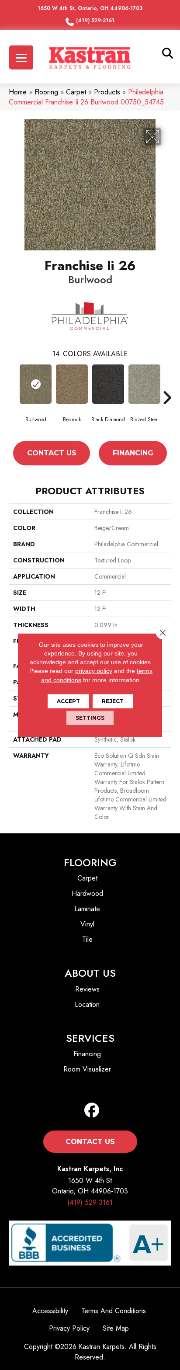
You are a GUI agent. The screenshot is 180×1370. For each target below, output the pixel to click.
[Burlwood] (35, 384)
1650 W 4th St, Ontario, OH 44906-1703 (90, 8)
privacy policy (93, 670)
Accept (68, 701)
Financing (133, 453)
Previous (13, 397)
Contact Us (51, 453)
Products (107, 92)
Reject (113, 701)
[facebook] (92, 1110)
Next (166, 397)
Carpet (76, 92)
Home (18, 92)
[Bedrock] (72, 384)
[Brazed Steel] (144, 384)
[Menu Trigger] (21, 57)
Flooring (46, 92)
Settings (90, 717)
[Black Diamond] (108, 384)
